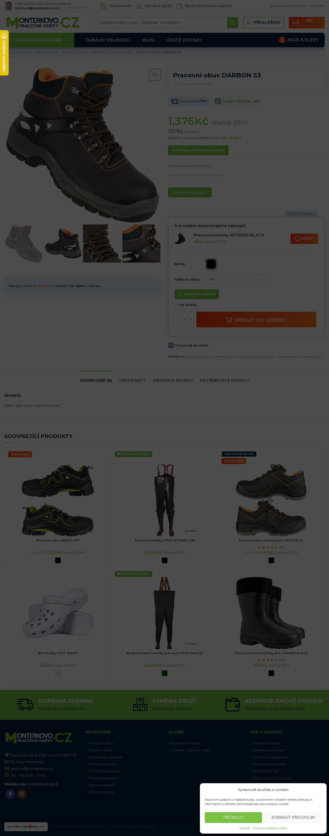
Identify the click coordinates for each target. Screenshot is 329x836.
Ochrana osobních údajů (270, 827)
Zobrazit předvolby (293, 817)
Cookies (245, 827)
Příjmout (233, 817)
